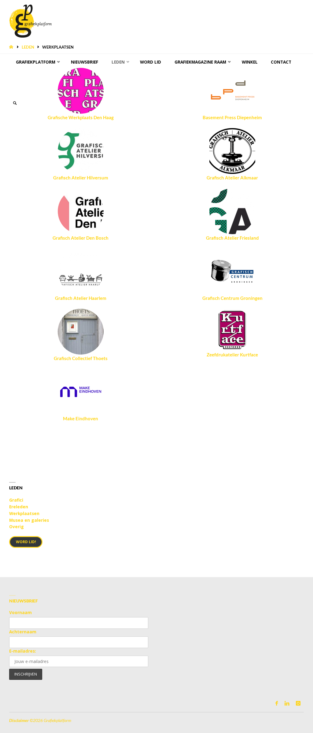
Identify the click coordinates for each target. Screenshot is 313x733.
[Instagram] (298, 703)
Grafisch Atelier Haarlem (80, 298)
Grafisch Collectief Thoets (81, 358)
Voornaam (20, 612)
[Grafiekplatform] (30, 20)
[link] (15, 103)
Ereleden (18, 507)
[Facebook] (276, 703)
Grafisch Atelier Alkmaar (232, 177)
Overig (16, 526)
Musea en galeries (29, 520)
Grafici (16, 500)
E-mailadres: (22, 651)
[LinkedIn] (287, 703)
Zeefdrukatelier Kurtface (232, 354)
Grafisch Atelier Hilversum (80, 177)
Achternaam (22, 632)
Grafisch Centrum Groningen (232, 298)
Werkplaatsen (24, 513)
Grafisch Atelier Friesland (232, 238)
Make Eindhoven (80, 418)
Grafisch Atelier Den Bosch (81, 238)
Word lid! (26, 541)
